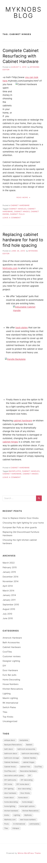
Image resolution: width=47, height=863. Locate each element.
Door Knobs (25, 793)
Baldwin (29, 745)
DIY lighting (8, 789)
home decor (23, 798)
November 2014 (10, 581)
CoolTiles (7, 651)
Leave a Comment (12, 218)
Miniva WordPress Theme (29, 853)
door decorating (24, 789)
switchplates (34, 824)
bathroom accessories (26, 749)
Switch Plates (9, 707)
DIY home (8, 784)
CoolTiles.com (10, 771)
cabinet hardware (22, 420)
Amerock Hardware (12, 637)
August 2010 (9, 609)
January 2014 (9, 595)
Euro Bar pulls (9, 675)
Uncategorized (10, 721)
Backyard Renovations (13, 745)
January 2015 (9, 572)
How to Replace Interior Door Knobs (21, 518)
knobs (6, 815)
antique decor (9, 740)
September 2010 (11, 604)
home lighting (9, 806)
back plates (22, 327)
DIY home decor (22, 784)
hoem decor (9, 798)
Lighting (7, 693)
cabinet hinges (22, 211)
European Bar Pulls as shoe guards (20, 527)
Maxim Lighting (10, 698)
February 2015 (10, 567)
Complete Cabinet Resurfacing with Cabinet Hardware (21, 56)
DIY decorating (27, 780)
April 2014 (8, 586)
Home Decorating (11, 679)
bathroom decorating (30, 753)
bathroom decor (10, 753)
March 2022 (9, 562)
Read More (22, 197)
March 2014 (8, 590)
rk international (19, 824)
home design (27, 802)
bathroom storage (11, 758)
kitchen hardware (11, 811)
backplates (15, 471)
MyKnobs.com (10, 268)
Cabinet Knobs (10, 767)
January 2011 (9, 600)
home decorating (11, 802)
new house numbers (28, 820)
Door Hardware (10, 670)
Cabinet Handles (18, 209)
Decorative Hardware (28, 771)
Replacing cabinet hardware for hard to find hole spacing (23, 240)
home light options (27, 806)
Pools (6, 824)
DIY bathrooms (10, 780)
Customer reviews (11, 656)
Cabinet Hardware (20, 205)
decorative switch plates (14, 775)
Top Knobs (8, 716)
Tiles (5, 712)
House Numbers (10, 684)
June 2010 (8, 618)
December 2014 (10, 576)
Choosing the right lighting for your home (23, 522)
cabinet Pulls (17, 214)
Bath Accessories (11, 642)
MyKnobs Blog (23, 12)
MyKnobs (28, 815)
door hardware (10, 793)
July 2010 (7, 613)
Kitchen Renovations (13, 689)
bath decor (8, 749)
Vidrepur (15, 828)
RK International (10, 702)
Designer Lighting (11, 661)
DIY (4, 665)
